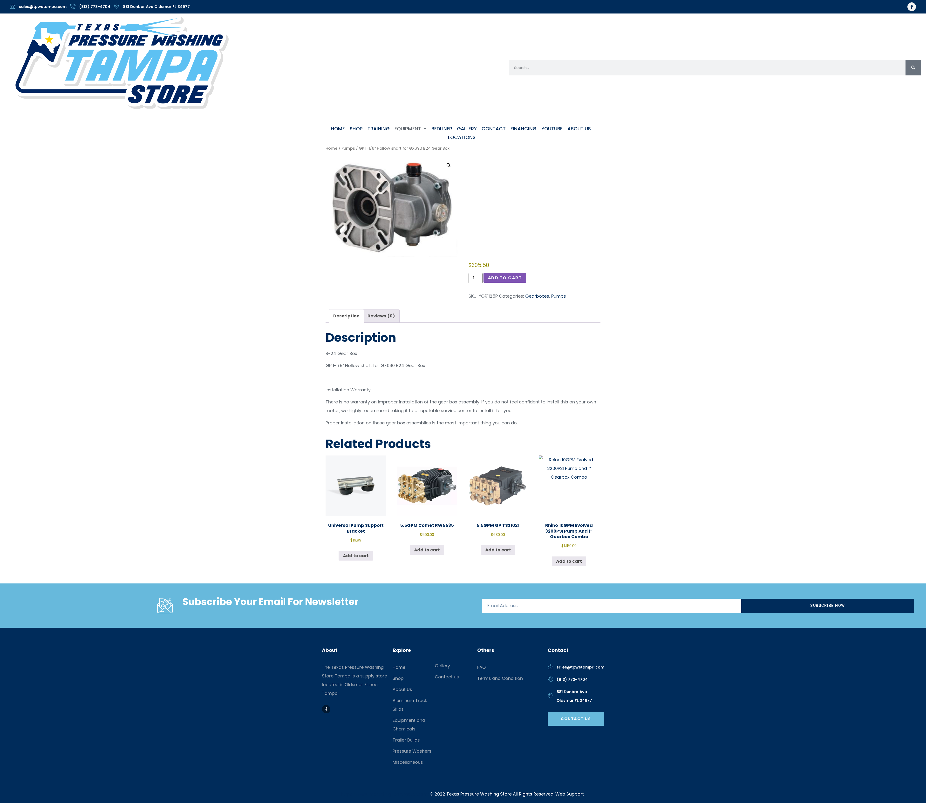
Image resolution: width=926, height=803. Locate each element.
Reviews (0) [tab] (381, 316)
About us (579, 128)
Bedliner (441, 128)
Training (379, 128)
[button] (448, 165)
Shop (356, 128)
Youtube (552, 128)
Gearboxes (537, 296)
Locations (462, 137)
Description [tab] (346, 316)
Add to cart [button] (356, 556)
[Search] (913, 67)
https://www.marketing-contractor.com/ (385, 794)
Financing (524, 128)
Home (338, 128)
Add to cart (505, 278)
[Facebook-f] (911, 6)
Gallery (467, 128)
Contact (494, 128)
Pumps (348, 148)
